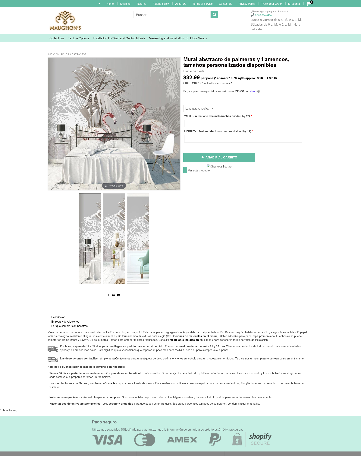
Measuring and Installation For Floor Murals (178, 38)
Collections (56, 38)
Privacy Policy (247, 3)
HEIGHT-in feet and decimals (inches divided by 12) (217, 131)
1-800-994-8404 (263, 15)
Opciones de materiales (187, 336)
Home (110, 3)
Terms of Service (203, 3)
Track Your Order (271, 3)
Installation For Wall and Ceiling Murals (119, 38)
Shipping (125, 3)
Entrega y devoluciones (65, 321)
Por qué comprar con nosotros (69, 326)
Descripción (58, 317)
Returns (141, 3)
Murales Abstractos (71, 54)
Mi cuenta (294, 3)
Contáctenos (112, 383)
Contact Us (225, 3)
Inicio (51, 54)
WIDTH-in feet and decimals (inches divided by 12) (217, 116)
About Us (180, 3)
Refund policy (161, 3)
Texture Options (78, 38)
